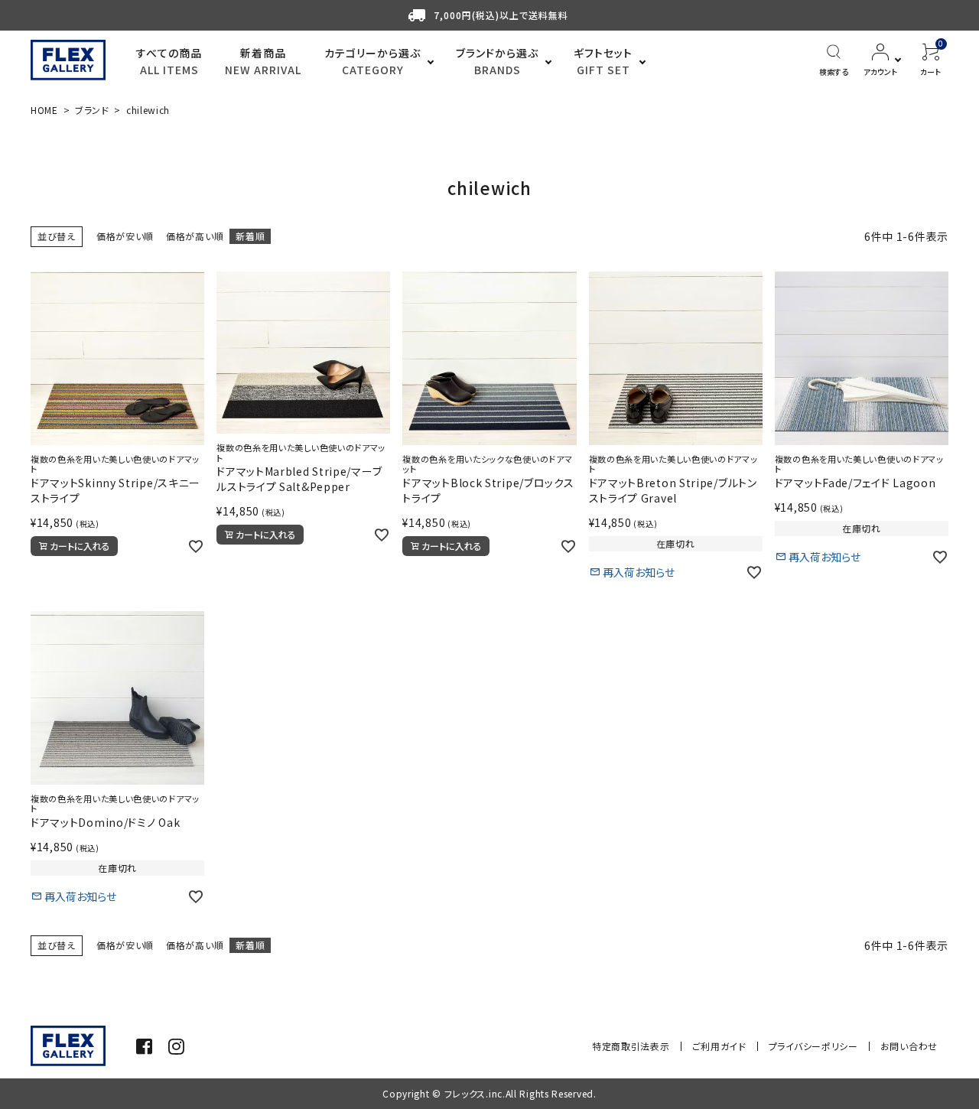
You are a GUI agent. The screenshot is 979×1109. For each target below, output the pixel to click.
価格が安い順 (125, 235)
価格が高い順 (194, 235)
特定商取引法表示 (631, 1045)
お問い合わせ (909, 1045)
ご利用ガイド (719, 1045)
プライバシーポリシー (813, 1045)
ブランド (92, 109)
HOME (44, 109)
